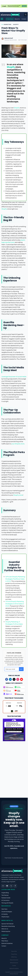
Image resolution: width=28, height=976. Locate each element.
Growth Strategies (6, 911)
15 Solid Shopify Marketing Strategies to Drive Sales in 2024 (14, 603)
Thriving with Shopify (7, 903)
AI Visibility (4, 914)
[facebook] (6, 679)
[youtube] (21, 679)
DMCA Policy (14, 957)
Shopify (16, 24)
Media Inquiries (5, 931)
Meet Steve (4, 941)
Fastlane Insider (5, 898)
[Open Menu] (2, 19)
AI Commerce (5, 900)
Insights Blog (5, 892)
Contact (24, 19)
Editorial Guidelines (7, 943)
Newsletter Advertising (8, 926)
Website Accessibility (14, 968)
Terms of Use (14, 951)
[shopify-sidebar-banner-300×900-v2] (14, 730)
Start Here (4, 909)
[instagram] (17, 679)
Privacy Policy (14, 954)
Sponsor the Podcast (7, 923)
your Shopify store (17, 444)
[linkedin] (10, 679)
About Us (17, 19)
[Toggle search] (25, 14)
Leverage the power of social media (13, 376)
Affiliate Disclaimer (14, 962)
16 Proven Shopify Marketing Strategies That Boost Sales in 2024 (15, 579)
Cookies (14, 965)
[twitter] (14, 679)
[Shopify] (14, 6)
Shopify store (18, 495)
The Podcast (5, 895)
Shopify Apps (5, 916)
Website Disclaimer (14, 959)
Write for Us (4, 929)
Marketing (7, 24)
